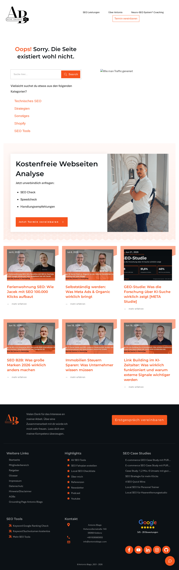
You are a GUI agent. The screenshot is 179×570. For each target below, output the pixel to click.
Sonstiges (21, 116)
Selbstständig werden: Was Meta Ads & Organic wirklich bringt (89, 281)
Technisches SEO (27, 101)
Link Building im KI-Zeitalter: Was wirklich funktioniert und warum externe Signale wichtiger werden (148, 356)
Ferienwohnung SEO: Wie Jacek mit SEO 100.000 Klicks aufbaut (31, 281)
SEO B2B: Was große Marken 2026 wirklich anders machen (31, 356)
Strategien (22, 108)
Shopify (20, 123)
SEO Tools (22, 131)
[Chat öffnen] (170, 561)
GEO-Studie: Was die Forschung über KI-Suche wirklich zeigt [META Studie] (148, 281)
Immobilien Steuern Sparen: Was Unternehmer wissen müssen (89, 356)
